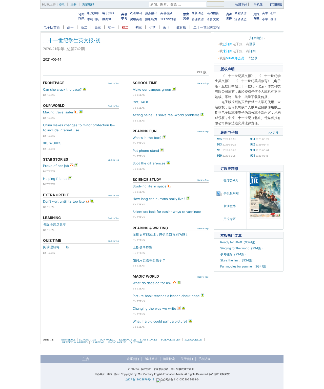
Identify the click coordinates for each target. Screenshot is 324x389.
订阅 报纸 (81, 16)
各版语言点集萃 (54, 224)
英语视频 (166, 13)
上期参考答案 (142, 247)
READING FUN (127, 339)
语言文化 (213, 19)
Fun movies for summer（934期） (244, 266)
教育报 (181, 27)
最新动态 (198, 13)
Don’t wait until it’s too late (64, 201)
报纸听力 (151, 19)
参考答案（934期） (233, 254)
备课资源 (198, 19)
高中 (265, 13)
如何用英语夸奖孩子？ (149, 260)
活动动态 (240, 19)
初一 (111, 27)
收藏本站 (241, 4)
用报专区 (256, 16)
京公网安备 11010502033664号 (179, 379)
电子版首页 (52, 27)
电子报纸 (108, 13)
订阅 (252, 51)
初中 (273, 13)
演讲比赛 (229, 16)
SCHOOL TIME (87, 339)
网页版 (187, 72)
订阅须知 (256, 38)
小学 (265, 19)
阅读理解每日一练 (56, 247)
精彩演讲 (240, 13)
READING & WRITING (75, 342)
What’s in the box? (147, 138)
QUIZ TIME (136, 342)
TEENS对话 (168, 19)
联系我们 (133, 359)
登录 (62, 4)
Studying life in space (150, 186)
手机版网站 (231, 193)
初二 (125, 27)
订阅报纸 (276, 4)
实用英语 (136, 19)
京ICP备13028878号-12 (140, 379)
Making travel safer (58, 112)
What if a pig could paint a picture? (160, 321)
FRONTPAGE (68, 339)
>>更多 (273, 132)
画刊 (273, 19)
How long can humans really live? (159, 199)
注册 (73, 4)
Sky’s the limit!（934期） (237, 260)
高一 (70, 27)
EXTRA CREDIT (193, 339)
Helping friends (55, 179)
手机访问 (204, 359)
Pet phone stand (146, 151)
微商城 (106, 19)
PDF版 (202, 72)
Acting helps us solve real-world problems (166, 115)
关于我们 (187, 359)
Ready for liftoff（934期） (238, 242)
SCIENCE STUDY (171, 339)
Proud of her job (56, 166)
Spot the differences (149, 163)
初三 (138, 27)
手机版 (258, 4)
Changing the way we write (154, 308)
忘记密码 (88, 4)
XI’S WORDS (52, 143)
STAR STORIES (148, 339)
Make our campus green (152, 89)
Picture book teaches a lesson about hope (166, 296)
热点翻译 (151, 13)
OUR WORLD (107, 339)
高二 (84, 27)
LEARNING (97, 342)
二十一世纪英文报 (206, 27)
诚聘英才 (151, 359)
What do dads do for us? (152, 283)
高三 (97, 27)
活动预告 (213, 13)
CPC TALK (140, 102)
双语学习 (136, 13)
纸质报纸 (93, 13)
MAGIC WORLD (117, 342)
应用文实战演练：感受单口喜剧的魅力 (161, 234)
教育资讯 (186, 16)
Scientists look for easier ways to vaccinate (167, 212)
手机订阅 (93, 19)
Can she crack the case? (62, 89)
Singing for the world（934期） (242, 248)
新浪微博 (230, 206)
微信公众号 (231, 180)
